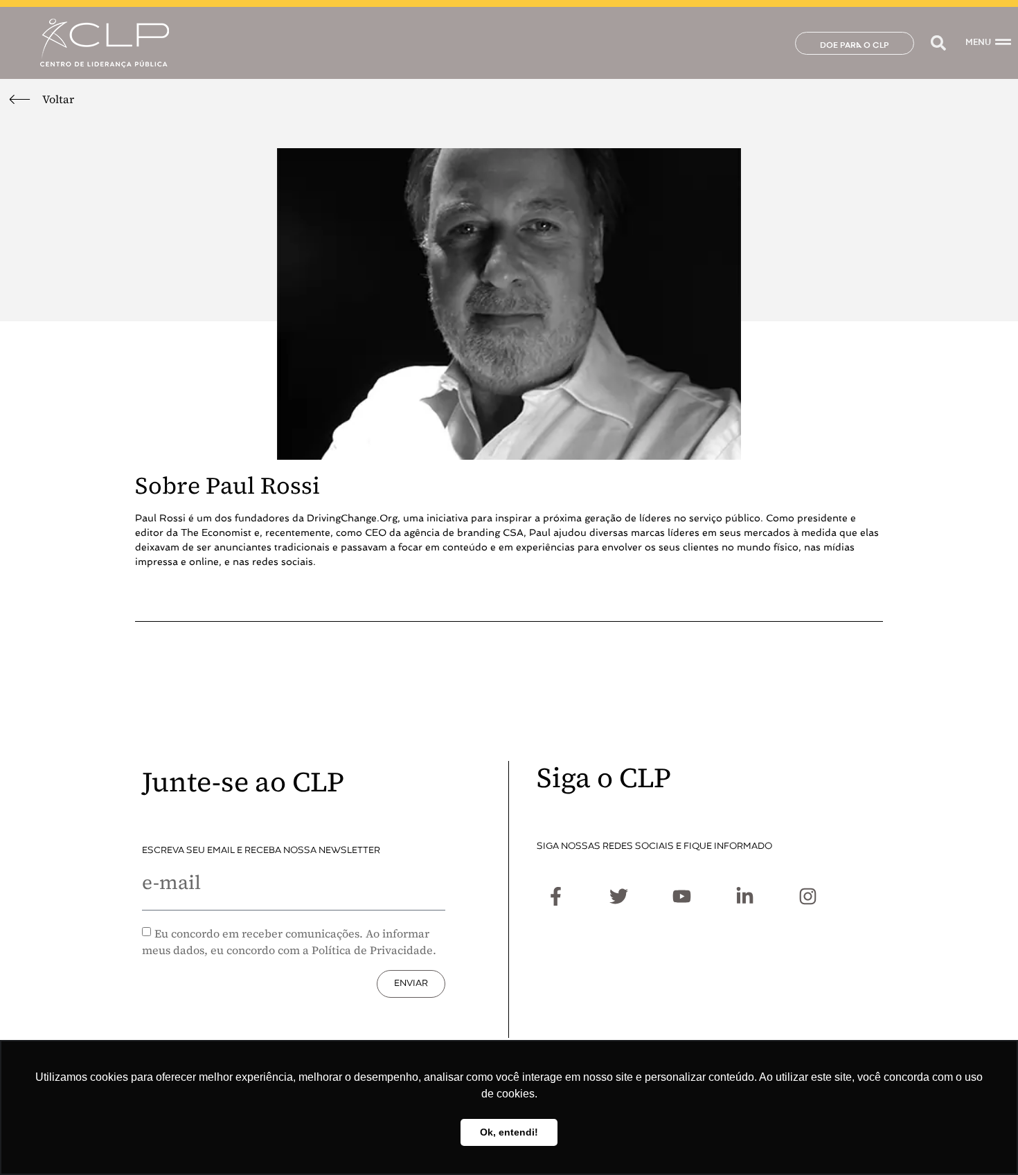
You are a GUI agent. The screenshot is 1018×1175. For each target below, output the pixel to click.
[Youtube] (681, 896)
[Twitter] (618, 896)
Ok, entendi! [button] (509, 1132)
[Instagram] (807, 896)
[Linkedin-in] (744, 896)
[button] (938, 43)
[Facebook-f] (555, 896)
